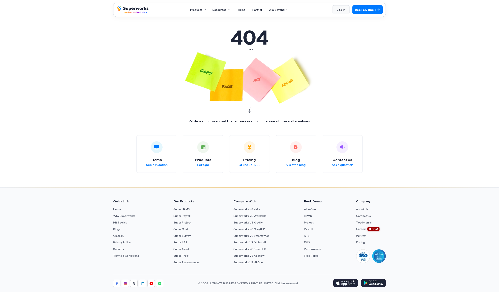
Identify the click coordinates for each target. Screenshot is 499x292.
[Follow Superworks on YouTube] (151, 283)
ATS (307, 236)
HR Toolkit (120, 222)
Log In (341, 10)
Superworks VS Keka (247, 209)
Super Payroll (181, 216)
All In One (310, 209)
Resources (219, 10)
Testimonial (364, 222)
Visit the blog (296, 165)
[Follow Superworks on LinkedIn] (142, 283)
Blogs (116, 229)
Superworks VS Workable (250, 216)
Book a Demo (365, 10)
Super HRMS (181, 209)
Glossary (118, 236)
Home (117, 209)
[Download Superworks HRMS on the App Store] (345, 283)
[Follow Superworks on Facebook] (116, 283)
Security (118, 249)
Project (309, 222)
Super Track (181, 255)
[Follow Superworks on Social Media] (159, 283)
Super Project (182, 222)
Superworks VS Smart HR (250, 249)
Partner (257, 10)
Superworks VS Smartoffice (252, 236)
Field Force (311, 255)
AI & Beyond (277, 10)
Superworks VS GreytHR (249, 229)
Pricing (241, 10)
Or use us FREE (249, 165)
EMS (307, 242)
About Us (362, 209)
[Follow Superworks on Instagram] (125, 283)
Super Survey (182, 236)
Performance (312, 249)
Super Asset (181, 249)
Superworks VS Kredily (248, 222)
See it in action (157, 165)
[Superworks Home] (132, 12)
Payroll (308, 229)
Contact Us (363, 216)
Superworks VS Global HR (250, 242)
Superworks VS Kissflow (249, 255)
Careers (361, 229)
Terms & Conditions (126, 255)
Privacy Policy (122, 242)
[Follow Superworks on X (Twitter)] (133, 283)
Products (196, 10)
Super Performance (186, 262)
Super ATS (180, 242)
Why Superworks (124, 216)
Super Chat (180, 229)
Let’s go (203, 165)
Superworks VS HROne (248, 262)
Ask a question (342, 165)
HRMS (308, 216)
